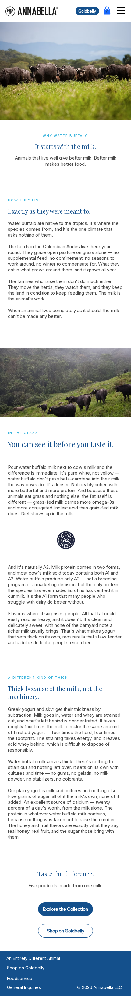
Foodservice (19, 978)
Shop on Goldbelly (25, 967)
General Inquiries (24, 987)
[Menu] (121, 10)
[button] (107, 10)
